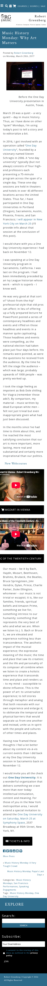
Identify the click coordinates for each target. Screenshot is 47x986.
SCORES (34, 6)
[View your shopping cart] (14, 6)
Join (6, 961)
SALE (43, 6)
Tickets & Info (19, 841)
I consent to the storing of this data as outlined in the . (22, 953)
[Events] (10, 6)
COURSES (22, 6)
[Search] (6, 6)
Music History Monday (22, 893)
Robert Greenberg (23, 53)
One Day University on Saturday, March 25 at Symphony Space (22, 818)
